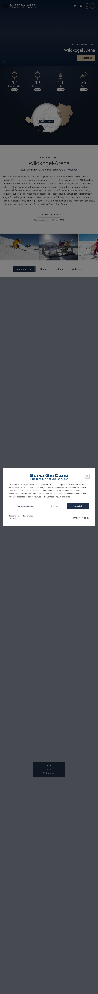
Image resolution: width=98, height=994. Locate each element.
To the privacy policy (80, 517)
